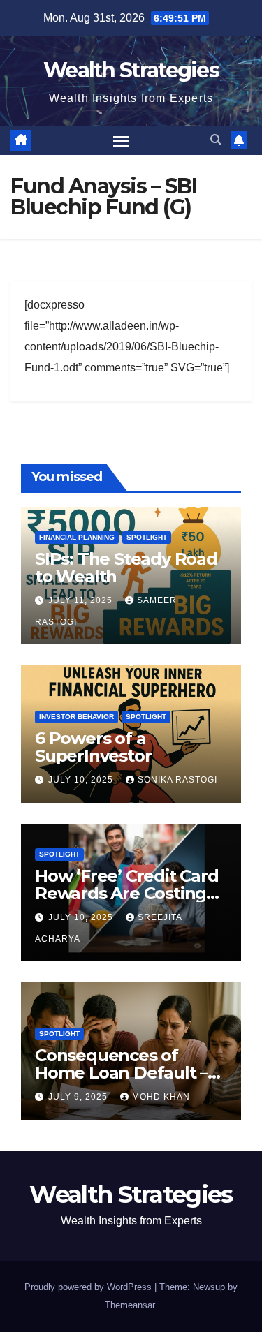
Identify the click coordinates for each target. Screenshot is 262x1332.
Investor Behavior (76, 716)
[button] (215, 140)
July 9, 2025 (79, 1097)
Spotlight (146, 537)
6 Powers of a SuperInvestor (93, 747)
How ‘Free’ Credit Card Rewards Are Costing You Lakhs (127, 893)
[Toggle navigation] (120, 141)
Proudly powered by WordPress (89, 1287)
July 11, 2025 (81, 600)
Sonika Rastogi (177, 780)
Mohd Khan (161, 1097)
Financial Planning (77, 537)
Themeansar (129, 1305)
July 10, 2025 (82, 780)
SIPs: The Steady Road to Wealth (126, 567)
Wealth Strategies (131, 70)
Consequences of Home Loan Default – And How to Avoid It (121, 1072)
